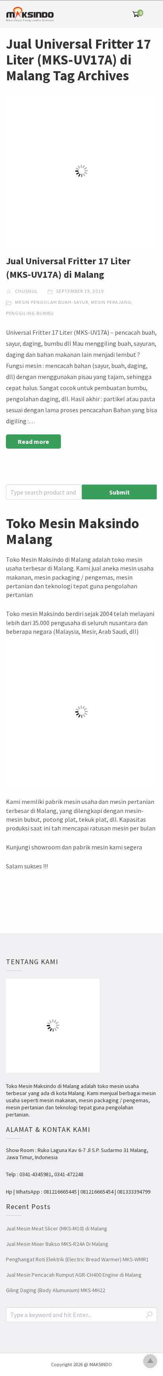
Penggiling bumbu (30, 313)
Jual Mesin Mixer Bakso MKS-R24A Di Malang (57, 1243)
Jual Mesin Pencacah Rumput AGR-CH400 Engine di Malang (74, 1274)
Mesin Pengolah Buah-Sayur (51, 302)
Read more (33, 441)
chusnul (26, 291)
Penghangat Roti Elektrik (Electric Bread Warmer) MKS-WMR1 (77, 1259)
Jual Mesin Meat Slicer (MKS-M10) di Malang (56, 1228)
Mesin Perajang (111, 302)
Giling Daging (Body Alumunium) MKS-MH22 (55, 1290)
